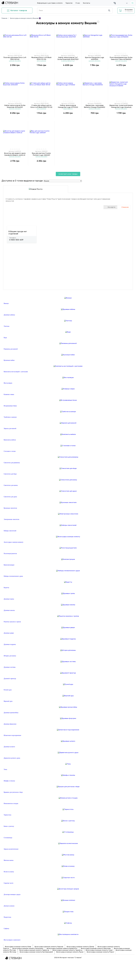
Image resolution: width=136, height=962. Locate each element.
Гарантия (69, 3)
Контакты (86, 3)
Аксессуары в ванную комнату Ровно (100, 952)
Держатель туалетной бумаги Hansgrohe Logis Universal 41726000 (121, 106)
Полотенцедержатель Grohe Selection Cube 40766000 (121, 58)
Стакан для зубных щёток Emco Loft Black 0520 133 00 (41, 106)
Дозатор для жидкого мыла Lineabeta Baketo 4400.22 (15, 154)
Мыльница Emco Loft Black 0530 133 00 (41, 58)
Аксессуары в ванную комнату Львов (69, 952)
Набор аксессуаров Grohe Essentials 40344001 (14, 106)
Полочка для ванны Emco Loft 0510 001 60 (15, 58)
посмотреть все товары (68, 174)
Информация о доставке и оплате (49, 3)
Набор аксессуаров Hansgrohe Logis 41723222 (68, 106)
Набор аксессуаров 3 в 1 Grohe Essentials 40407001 (67, 58)
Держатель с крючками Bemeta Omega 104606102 (94, 106)
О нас (78, 3)
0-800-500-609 (16, 240)
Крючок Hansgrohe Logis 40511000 (94, 58)
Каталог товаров (18, 10)
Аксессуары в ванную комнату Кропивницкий (36, 952)
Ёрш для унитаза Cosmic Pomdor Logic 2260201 (41, 154)
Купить (15, 70)
